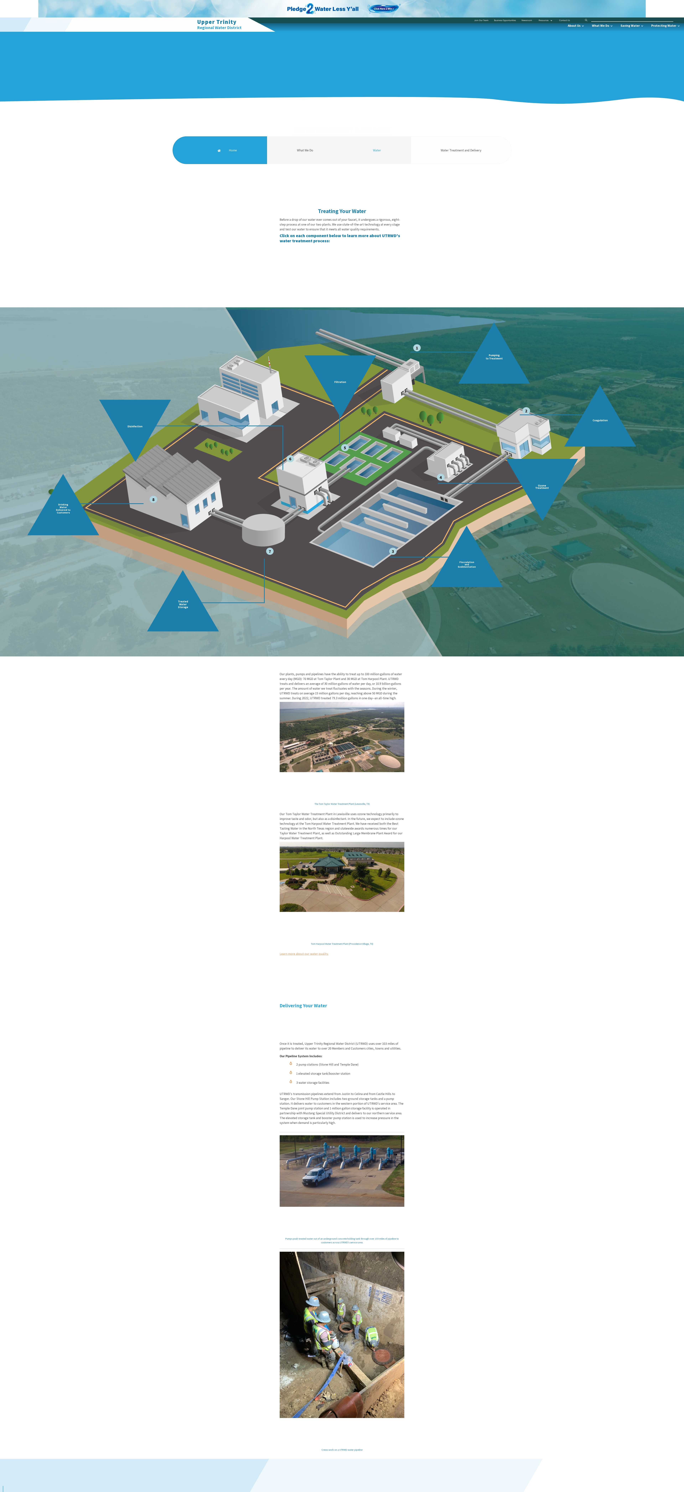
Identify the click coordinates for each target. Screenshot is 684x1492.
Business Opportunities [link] (505, 20)
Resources (543, 20)
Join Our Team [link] (481, 20)
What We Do (601, 26)
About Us (574, 26)
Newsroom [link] (527, 20)
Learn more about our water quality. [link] (304, 954)
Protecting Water (664, 26)
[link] (384, 6)
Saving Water (631, 26)
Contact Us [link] (564, 20)
